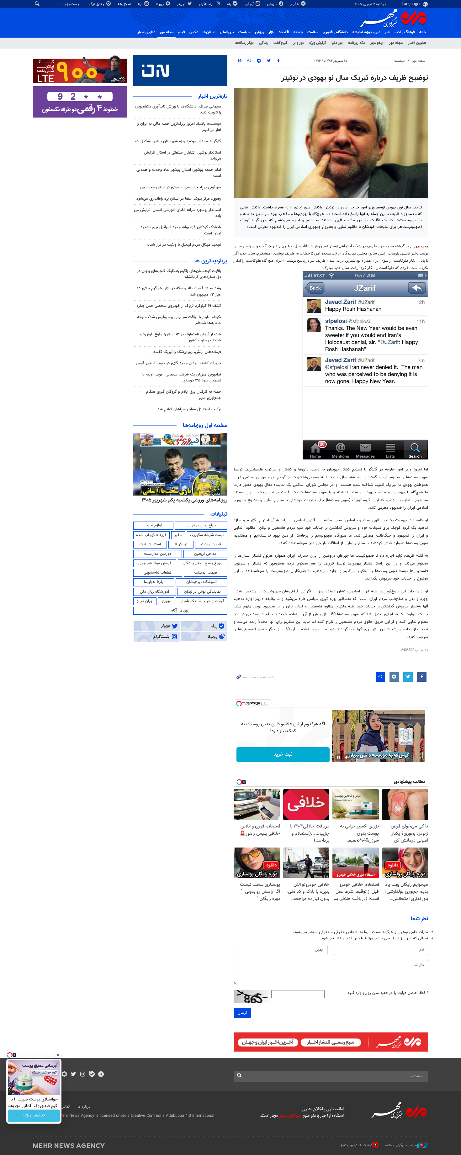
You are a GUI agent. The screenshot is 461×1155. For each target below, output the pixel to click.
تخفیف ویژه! (34, 1115)
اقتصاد (284, 32)
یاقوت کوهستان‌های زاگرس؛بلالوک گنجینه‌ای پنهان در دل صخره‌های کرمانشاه (179, 274)
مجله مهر (166, 32)
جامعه (298, 32)
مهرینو (166, 601)
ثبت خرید (283, 755)
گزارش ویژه (317, 43)
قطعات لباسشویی (158, 573)
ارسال (242, 1013)
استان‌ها (209, 32)
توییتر (181, 4)
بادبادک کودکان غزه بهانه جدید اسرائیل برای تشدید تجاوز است (180, 230)
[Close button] (58, 1055)
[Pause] (338, 757)
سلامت (312, 32)
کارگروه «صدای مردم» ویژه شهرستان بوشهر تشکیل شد (177, 141)
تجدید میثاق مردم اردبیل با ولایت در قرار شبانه (183, 245)
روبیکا (160, 4)
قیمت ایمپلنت (205, 573)
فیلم (181, 32)
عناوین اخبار (417, 43)
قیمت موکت (211, 544)
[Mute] (347, 757)
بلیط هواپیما (153, 582)
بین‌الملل (227, 32)
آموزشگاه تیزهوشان (201, 582)
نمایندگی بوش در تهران (202, 592)
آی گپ (250, 4)
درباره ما (84, 1107)
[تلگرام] (101, 1074)
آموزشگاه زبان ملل (154, 592)
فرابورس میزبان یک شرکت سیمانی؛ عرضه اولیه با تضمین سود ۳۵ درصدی (181, 377)
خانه (422, 32)
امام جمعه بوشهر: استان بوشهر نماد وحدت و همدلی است (178, 173)
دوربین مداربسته (157, 554)
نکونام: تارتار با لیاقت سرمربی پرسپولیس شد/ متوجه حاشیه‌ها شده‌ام (179, 320)
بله (229, 4)
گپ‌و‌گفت (280, 43)
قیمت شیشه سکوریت (207, 535)
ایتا (140, 4)
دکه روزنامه (356, 43)
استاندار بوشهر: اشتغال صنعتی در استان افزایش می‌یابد (182, 156)
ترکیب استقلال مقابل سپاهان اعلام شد (189, 409)
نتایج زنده (125, 4)
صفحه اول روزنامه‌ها (205, 426)
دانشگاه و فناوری (335, 32)
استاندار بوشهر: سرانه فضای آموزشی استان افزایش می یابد (177, 213)
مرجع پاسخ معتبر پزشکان (202, 563)
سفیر (178, 535)
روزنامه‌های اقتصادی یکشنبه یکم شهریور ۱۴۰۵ (182, 500)
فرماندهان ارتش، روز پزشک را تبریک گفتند (187, 352)
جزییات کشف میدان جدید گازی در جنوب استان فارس (178, 363)
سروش (272, 4)
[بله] (92, 1074)
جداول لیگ (97, 4)
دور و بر (298, 43)
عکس (193, 32)
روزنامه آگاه (180, 610)
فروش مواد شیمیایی (154, 563)
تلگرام (295, 4)
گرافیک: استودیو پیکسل (356, 1145)
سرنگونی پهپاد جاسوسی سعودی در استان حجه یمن (180, 187)
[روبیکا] (64, 1074)
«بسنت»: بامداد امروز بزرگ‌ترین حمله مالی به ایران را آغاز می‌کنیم (179, 127)
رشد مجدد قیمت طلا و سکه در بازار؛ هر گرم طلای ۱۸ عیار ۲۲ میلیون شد (179, 291)
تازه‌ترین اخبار (212, 96)
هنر (387, 32)
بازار (271, 32)
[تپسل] (239, 704)
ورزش (259, 32)
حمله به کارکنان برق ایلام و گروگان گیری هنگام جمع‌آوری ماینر (183, 395)
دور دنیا (337, 43)
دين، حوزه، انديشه (366, 32)
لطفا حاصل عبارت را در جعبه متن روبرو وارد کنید (387, 993)
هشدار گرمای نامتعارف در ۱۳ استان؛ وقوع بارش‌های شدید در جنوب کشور (180, 337)
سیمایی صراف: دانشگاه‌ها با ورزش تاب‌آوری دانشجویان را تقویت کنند (178, 109)
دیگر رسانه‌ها (244, 43)
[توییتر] (73, 1074)
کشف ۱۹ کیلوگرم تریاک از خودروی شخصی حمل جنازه (179, 306)
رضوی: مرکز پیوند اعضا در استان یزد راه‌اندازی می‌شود (178, 199)
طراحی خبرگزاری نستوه (401, 1145)
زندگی (263, 43)
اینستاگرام (207, 4)
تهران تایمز (145, 601)
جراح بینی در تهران (201, 525)
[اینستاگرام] (83, 1074)
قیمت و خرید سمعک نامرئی (201, 601)
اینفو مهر (377, 43)
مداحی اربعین (205, 554)
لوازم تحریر (153, 525)
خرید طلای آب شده (151, 535)
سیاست (244, 32)
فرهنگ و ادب (405, 32)
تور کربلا (181, 544)
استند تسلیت (150, 544)
